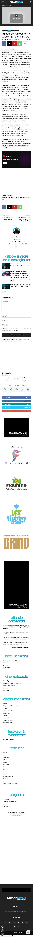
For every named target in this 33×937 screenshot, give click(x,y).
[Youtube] (26, 244)
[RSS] (14, 922)
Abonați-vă (27, 410)
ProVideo (5, 715)
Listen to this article (10, 50)
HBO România (10, 195)
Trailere (17, 30)
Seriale (10, 5)
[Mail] (13, 244)
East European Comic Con (9, 801)
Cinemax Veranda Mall (9, 685)
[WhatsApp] (19, 43)
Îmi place (28, 397)
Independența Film (8, 710)
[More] (25, 43)
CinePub (5, 703)
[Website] (23, 244)
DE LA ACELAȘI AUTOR (16, 260)
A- (2, 934)
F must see (5, 663)
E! (3, 771)
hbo (9, 197)
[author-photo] (16, 234)
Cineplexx (5, 688)
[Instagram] (9, 244)
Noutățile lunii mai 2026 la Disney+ (20, 647)
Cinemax (5, 762)
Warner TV (5, 786)
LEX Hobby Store (7, 804)
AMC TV (5, 752)
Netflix (4, 781)
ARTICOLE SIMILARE (16, 256)
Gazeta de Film (6, 665)
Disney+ (5, 767)
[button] (2, 2)
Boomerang (6, 757)
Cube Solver (6, 632)
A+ (2, 927)
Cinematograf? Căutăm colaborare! (12, 683)
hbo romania (19, 197)
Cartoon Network (7, 759)
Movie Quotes (6, 667)
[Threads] (16, 247)
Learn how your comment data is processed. (15, 340)
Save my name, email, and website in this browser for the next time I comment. (16, 329)
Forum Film (6, 708)
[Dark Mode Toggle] (28, 932)
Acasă (3, 5)
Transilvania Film (7, 720)
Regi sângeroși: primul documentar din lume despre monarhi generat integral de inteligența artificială (16, 626)
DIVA (4, 769)
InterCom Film (6, 713)
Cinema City (6, 681)
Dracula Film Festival (8, 739)
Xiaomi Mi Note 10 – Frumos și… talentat (7, 218)
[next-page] (5, 292)
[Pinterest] (14, 43)
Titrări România (7, 806)
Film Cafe (5, 774)
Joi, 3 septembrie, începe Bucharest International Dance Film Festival (24, 219)
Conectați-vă (27, 400)
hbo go (12, 197)
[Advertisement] (16, 182)
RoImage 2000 (6, 718)
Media (13, 30)
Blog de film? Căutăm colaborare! (11, 660)
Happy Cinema (6, 690)
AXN (4, 755)
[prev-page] (3, 292)
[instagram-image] (8, 826)
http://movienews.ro (16, 239)
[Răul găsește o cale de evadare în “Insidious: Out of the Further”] (6, 266)
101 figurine (6, 799)
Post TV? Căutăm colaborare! (10, 783)
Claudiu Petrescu (7, 39)
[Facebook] (4, 43)
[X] (9, 43)
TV (7, 5)
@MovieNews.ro (17, 815)
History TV (5, 779)
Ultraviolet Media (7, 722)
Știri (9, 30)
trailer (3, 199)
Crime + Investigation (8, 764)
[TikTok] (16, 244)
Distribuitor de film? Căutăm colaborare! (13, 706)
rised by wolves (26, 197)
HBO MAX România (8, 776)
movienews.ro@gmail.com (20, 911)
